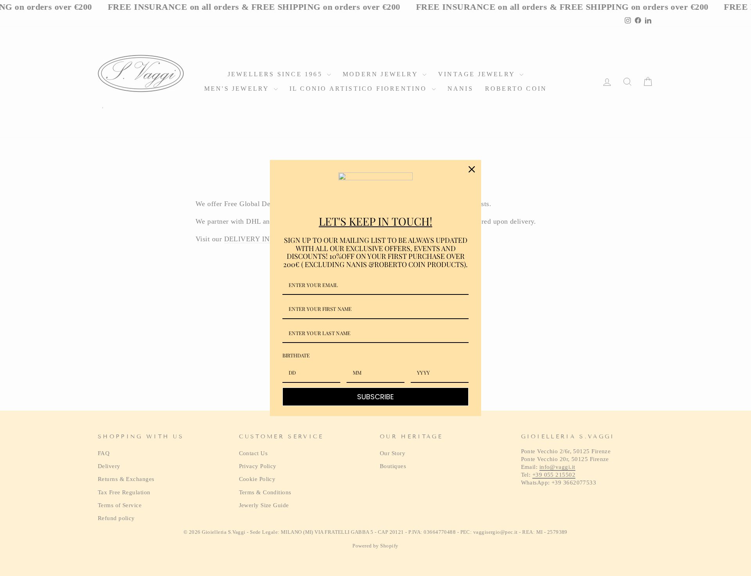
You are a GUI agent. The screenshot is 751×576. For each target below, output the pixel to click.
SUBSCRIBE (375, 397)
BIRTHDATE (296, 355)
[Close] (471, 169)
